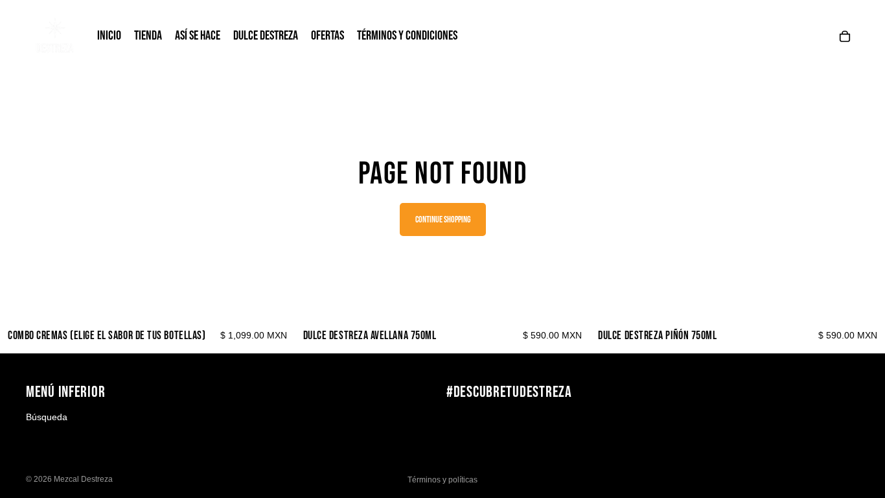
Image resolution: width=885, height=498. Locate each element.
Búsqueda (46, 417)
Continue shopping (442, 219)
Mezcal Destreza (83, 479)
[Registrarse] (845, 422)
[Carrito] (845, 36)
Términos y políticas (442, 479)
